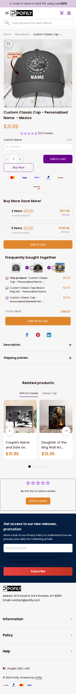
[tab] (32, 101)
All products (22, 34)
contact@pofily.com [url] (25, 600)
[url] (38, 678)
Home (7, 34)
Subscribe (38, 571)
